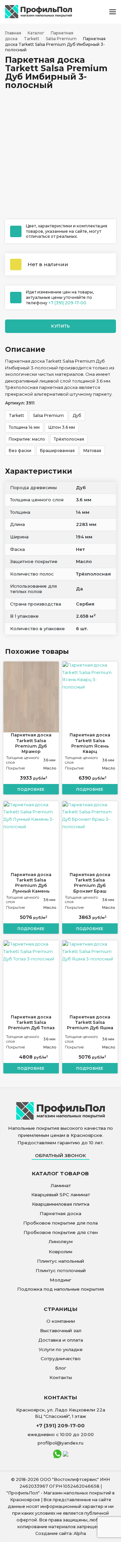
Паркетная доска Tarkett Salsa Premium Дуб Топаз (31, 1022)
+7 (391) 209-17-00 (67, 302)
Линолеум (60, 1241)
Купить (60, 326)
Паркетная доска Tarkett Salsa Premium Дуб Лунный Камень (31, 883)
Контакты (60, 1377)
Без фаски (20, 450)
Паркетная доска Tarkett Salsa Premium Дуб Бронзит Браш (90, 883)
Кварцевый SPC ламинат (60, 1194)
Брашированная (57, 450)
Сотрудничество (61, 1358)
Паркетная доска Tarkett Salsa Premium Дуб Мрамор (31, 743)
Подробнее (31, 789)
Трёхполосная (69, 439)
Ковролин (60, 1251)
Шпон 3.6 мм (61, 427)
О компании (60, 1321)
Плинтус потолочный (61, 1270)
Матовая (92, 450)
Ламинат (60, 1185)
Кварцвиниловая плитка (60, 1204)
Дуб (77, 415)
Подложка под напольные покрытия (60, 1289)
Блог (60, 1368)
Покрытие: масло (27, 439)
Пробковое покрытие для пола (60, 1223)
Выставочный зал (60, 1330)
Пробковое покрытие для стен (61, 1232)
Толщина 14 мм (24, 427)
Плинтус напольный (60, 1261)
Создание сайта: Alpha (60, 1533)
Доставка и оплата (60, 1340)
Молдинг (60, 1280)
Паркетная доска (60, 1213)
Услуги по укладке (61, 1349)
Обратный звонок (60, 1155)
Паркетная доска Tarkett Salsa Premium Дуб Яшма (90, 1022)
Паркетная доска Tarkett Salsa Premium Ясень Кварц (90, 743)
